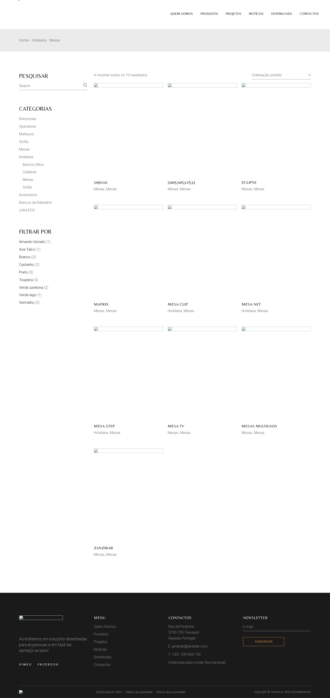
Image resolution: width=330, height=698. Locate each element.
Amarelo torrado (32, 242)
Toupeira (26, 280)
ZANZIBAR (103, 547)
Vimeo (25, 664)
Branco (25, 257)
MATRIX (101, 304)
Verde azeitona (31, 287)
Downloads (103, 657)
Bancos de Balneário (35, 202)
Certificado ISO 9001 (109, 692)
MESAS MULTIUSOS (259, 426)
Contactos (102, 665)
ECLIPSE (249, 182)
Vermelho (26, 302)
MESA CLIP (178, 304)
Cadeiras (30, 172)
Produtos (101, 634)
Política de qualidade (138, 692)
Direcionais (27, 119)
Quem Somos (105, 626)
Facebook (48, 664)
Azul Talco (27, 249)
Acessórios (28, 195)
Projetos (100, 642)
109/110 (100, 182)
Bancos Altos (33, 164)
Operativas (27, 126)
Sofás (24, 142)
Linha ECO (27, 210)
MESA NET (251, 304)
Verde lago (27, 295)
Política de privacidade (170, 692)
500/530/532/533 (181, 182)
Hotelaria (175, 311)
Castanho (26, 265)
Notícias (100, 649)
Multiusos (26, 134)
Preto (23, 272)
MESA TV (176, 426)
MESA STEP (104, 426)
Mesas (99, 189)
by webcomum (302, 692)
